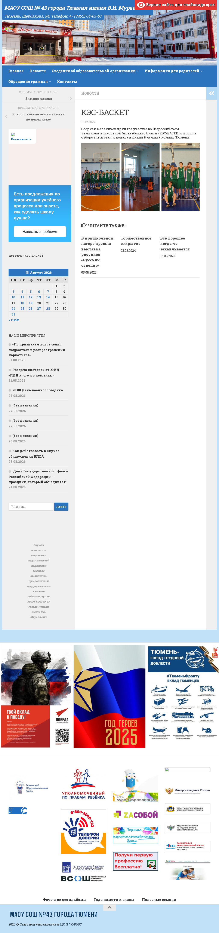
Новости (38, 70)
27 (39, 308)
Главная (16, 70)
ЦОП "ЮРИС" (71, 924)
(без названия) (25, 405)
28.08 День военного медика (37, 390)
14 (48, 297)
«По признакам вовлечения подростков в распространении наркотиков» (37, 349)
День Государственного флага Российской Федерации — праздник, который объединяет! (38, 476)
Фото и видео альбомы (64, 899)
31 (13, 314)
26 (31, 308)
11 (22, 297)
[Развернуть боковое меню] (211, 93)
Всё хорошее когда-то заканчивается (175, 243)
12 (31, 297)
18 (22, 303)
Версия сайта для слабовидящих (180, 4)
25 (22, 308)
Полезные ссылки (159, 899)
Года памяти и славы (114, 899)
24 (13, 308)
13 (39, 297)
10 (13, 297)
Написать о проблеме (40, 232)
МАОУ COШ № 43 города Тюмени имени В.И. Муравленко (77, 7)
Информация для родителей (172, 70)
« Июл (14, 320)
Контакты (67, 81)
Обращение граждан (28, 81)
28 (48, 308)
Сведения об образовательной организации (94, 70)
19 (31, 303)
